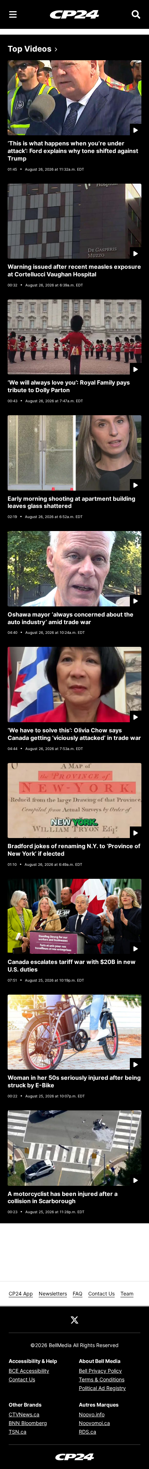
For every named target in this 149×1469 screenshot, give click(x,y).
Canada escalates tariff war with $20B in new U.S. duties (72, 965)
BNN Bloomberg (28, 1423)
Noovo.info (92, 1414)
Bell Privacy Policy (100, 1371)
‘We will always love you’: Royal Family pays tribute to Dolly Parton (69, 386)
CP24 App (21, 1293)
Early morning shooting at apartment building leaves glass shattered (71, 502)
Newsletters (53, 1293)
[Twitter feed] (74, 1319)
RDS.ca (87, 1432)
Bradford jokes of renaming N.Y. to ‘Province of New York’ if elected (74, 849)
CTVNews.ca (24, 1414)
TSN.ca (17, 1432)
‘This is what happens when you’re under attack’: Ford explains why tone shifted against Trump (73, 151)
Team (126, 1293)
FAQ (77, 1293)
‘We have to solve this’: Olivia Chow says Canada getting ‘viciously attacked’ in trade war (74, 734)
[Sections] (13, 14)
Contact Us (101, 1293)
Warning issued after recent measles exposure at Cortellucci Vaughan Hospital (74, 270)
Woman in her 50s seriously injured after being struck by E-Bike (74, 1081)
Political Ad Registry (102, 1388)
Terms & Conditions (101, 1379)
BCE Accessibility (29, 1371)
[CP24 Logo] (74, 14)
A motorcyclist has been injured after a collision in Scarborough (63, 1197)
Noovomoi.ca (94, 1423)
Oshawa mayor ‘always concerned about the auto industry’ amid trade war (70, 618)
